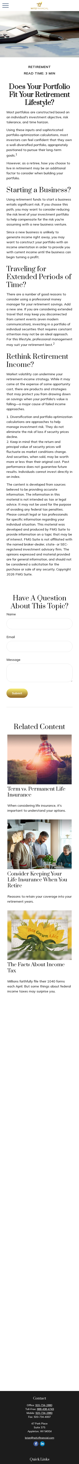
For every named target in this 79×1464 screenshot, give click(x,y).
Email (10, 637)
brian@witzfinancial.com (39, 1437)
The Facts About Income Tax (36, 967)
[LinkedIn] (42, 1443)
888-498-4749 (45, 1409)
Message (13, 660)
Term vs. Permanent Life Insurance (36, 792)
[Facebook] (35, 1443)
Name (11, 614)
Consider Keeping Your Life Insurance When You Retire (37, 879)
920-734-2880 (43, 1405)
